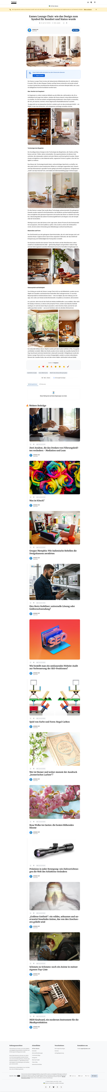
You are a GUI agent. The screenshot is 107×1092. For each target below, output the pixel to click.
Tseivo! (13, 2)
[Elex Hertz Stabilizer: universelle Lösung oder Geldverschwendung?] (54, 583)
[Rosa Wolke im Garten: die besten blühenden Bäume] (54, 803)
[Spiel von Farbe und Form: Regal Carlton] (54, 698)
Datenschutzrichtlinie (37, 1064)
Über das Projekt (36, 1060)
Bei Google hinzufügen (60, 377)
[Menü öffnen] (95, 2)
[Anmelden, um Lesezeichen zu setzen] (64, 23)
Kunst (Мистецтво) (43, 372)
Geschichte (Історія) (32, 372)
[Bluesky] (53, 1087)
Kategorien (34, 1057)
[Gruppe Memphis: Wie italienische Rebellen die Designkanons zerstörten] (54, 528)
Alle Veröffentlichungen (37, 1053)
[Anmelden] (88, 2)
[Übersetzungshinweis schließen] (96, 9)
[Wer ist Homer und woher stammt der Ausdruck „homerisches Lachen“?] (54, 750)
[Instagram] (57, 1087)
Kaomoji (56, 1050)
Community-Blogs (36, 1055)
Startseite (34, 1050)
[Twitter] (61, 1087)
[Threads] (45, 1087)
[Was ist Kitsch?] (54, 478)
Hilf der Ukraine (35, 1048)
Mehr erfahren (88, 9)
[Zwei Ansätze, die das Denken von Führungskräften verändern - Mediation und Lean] (54, 425)
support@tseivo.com (85, 1048)
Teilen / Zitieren (46, 377)
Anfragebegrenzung (59, 1053)
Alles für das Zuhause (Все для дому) (58, 372)
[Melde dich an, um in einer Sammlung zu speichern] (67, 23)
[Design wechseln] (91, 2)
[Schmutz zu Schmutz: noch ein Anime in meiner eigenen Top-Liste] (54, 947)
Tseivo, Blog (34, 1062)
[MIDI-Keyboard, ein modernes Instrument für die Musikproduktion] (54, 997)
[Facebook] (49, 1087)
